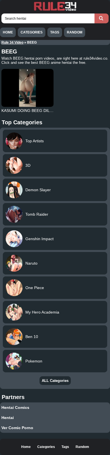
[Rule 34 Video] (55, 10)
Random (74, 32)
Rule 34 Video (12, 42)
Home (8, 32)
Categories (32, 32)
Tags (54, 32)
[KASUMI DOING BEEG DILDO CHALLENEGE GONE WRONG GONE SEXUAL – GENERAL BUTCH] (27, 88)
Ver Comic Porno (17, 427)
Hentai (7, 417)
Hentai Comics (15, 407)
